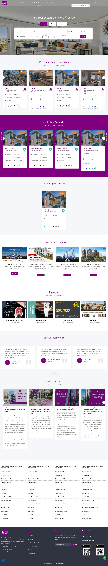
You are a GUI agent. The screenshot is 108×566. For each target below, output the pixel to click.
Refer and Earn (1, 136)
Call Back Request (106, 136)
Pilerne (33, 88)
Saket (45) (84, 514)
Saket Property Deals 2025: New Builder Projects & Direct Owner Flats (15, 409)
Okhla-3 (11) (31, 518)
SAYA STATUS (17, 264)
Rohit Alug (93, 320)
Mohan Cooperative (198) (7, 504)
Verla (6, 88)
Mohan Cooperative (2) (60, 504)
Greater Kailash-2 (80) (6, 482)
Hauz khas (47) (31, 489)
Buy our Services (36, 2)
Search (83, 36)
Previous (3, 78)
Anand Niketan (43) (86, 471)
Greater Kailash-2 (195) (60, 489)
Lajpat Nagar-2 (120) (33, 496)
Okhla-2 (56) (31, 514)
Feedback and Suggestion (34, 542)
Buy (44, 23)
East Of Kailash (9, 148)
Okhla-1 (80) (31, 511)
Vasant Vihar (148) (86, 518)
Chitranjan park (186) (60, 475)
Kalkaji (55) (85, 504)
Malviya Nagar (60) (32, 500)
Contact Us (31, 539)
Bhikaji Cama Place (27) (6, 471)
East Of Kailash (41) (87, 482)
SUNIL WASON (67, 320)
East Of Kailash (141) (60, 482)
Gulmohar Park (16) (86, 493)
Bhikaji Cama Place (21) (33, 471)
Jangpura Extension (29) (88, 500)
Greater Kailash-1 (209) (60, 486)
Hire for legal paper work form (35, 546)
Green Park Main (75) (6, 486)
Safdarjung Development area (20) (90, 507)
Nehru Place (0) (58, 507)
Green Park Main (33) (33, 486)
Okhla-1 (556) (4, 511)
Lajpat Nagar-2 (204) (6, 496)
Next (104, 78)
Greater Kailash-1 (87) (87, 486)
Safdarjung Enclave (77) (87, 511)
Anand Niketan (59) (59, 471)
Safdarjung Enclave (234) (61, 511)
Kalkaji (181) (58, 493)
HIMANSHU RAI (41, 320)
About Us (30, 535)
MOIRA (59, 88)
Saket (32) (57, 514)
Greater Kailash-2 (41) (33, 482)
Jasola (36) (3, 493)
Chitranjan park (48, 210)
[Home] (4, 3)
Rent (52, 23)
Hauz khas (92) (4, 489)
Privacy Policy (31, 553)
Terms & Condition (32, 550)
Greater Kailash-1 (62, 148)
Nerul (84, 88)
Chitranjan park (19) (87, 475)
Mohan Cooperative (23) (34, 504)
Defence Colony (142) (87, 478)
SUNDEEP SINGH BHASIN (14, 320)
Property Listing (50, 2)
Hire (43, 2)
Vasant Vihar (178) (59, 518)
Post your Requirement (24, 2)
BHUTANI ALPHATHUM (69, 264)
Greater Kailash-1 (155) (6, 478)
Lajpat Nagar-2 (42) (59, 496)
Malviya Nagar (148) (6, 500)
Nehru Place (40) (32, 507)
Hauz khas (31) (85, 496)
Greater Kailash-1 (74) (33, 478)
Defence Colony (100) (60, 478)
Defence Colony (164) (6, 475)
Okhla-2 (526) (4, 514)
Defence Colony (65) (33, 475)
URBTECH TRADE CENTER (43, 264)
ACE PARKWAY (96, 264)
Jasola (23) (30, 493)
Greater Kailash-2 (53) (87, 489)
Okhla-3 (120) (4, 518)
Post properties (12, 2)
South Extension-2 (36, 148)
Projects (62, 23)
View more (14, 273)
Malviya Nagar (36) (59, 500)
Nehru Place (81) (5, 507)
